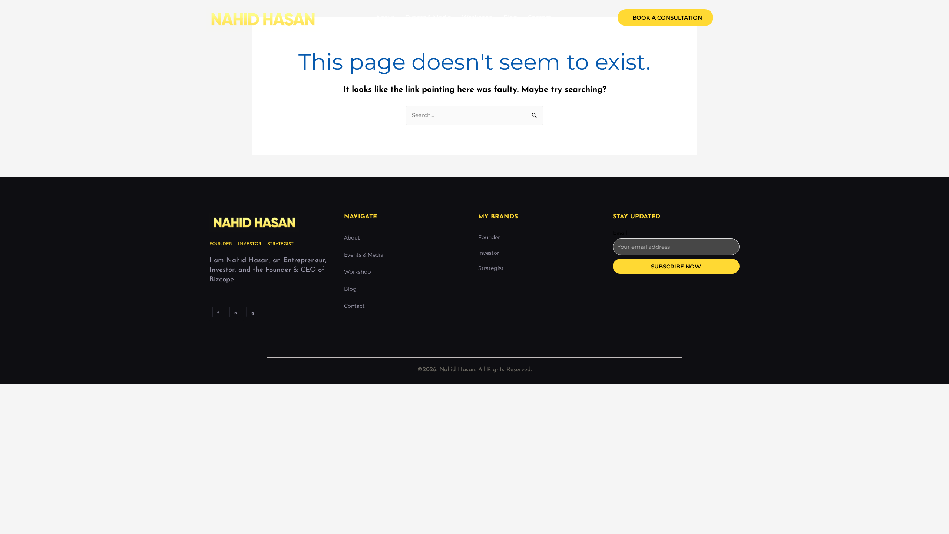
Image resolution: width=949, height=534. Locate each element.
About (385, 17)
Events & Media (428, 17)
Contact (540, 17)
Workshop (477, 17)
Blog (510, 17)
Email (620, 233)
